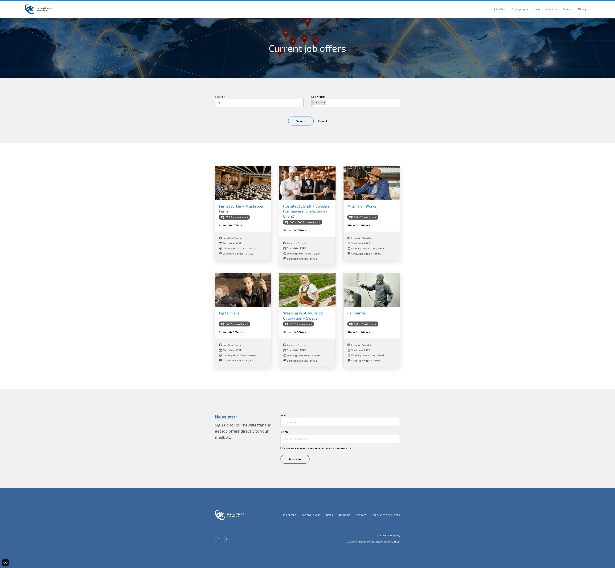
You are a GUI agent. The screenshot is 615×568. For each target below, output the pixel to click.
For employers (520, 9)
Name (283, 415)
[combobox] (259, 103)
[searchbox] (260, 102)
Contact (567, 9)
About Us (551, 9)
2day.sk (396, 541)
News (537, 9)
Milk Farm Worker (362, 206)
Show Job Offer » (230, 225)
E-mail (284, 432)
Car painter (356, 313)
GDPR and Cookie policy (388, 535)
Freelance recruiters (386, 515)
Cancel (322, 121)
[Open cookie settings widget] (5, 562)
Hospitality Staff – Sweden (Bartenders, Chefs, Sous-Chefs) (306, 211)
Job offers (500, 9)
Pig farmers (229, 313)
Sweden (238, 238)
